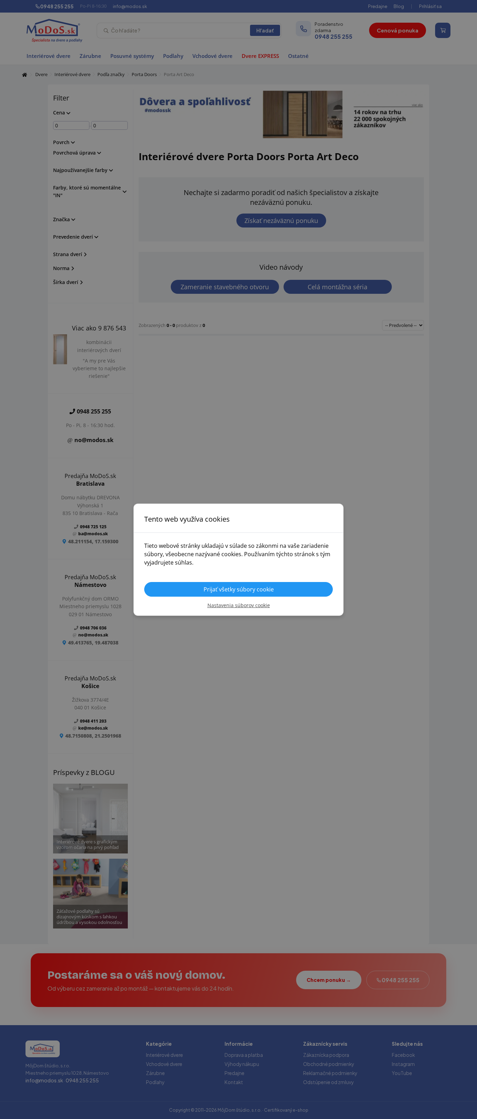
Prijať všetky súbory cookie (239, 589)
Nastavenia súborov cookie (238, 605)
